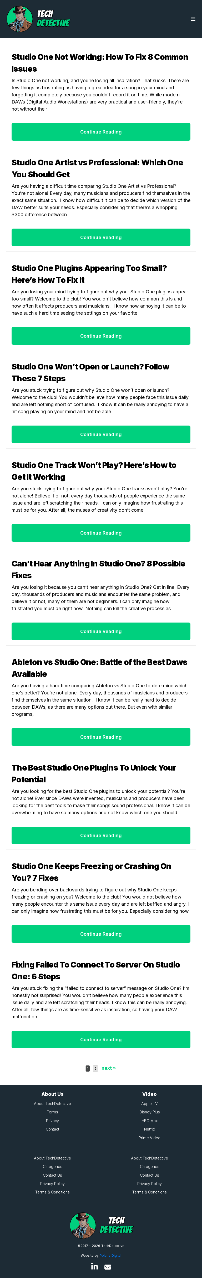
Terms (52, 1112)
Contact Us (52, 1175)
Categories (52, 1166)
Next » (109, 1068)
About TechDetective (52, 1103)
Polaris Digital (110, 1255)
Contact (52, 1129)
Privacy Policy (52, 1183)
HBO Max (150, 1120)
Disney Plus (149, 1112)
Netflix (149, 1129)
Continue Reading (101, 132)
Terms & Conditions (52, 1192)
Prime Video (149, 1138)
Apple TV (149, 1103)
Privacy (52, 1120)
